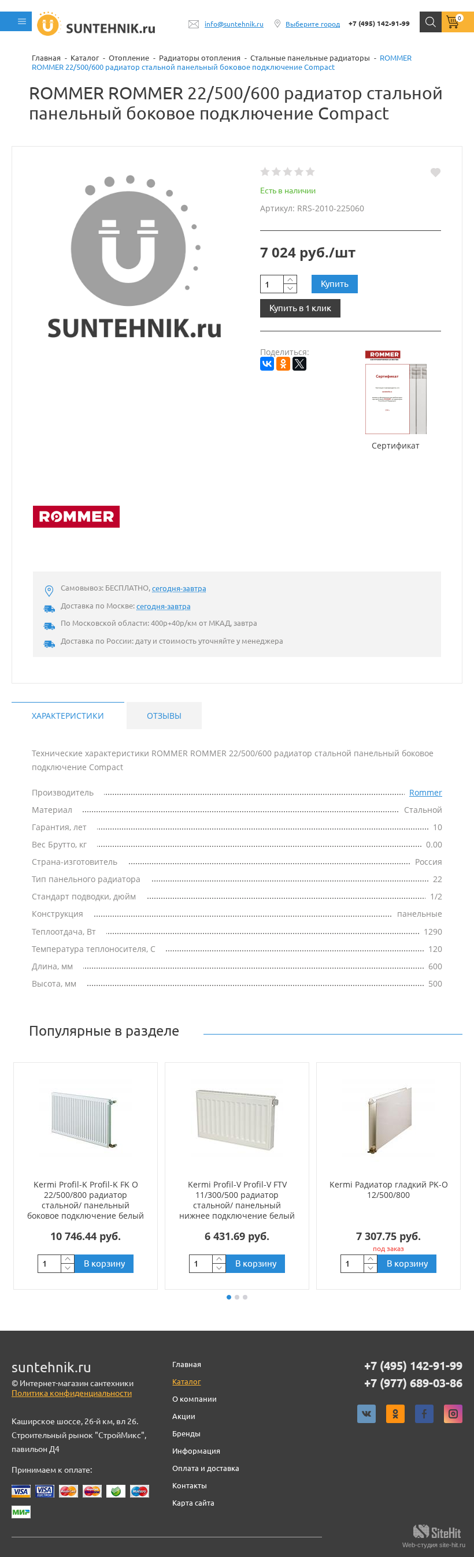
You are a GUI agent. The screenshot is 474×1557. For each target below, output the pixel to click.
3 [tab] (245, 1297)
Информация (196, 1450)
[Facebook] (424, 1414)
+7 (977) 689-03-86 (413, 1383)
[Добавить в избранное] (435, 172)
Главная (186, 1364)
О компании (194, 1398)
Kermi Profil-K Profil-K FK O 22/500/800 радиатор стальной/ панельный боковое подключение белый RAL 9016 (85, 1205)
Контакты (189, 1485)
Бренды (186, 1433)
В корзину (104, 1263)
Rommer (425, 792)
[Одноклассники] (283, 364)
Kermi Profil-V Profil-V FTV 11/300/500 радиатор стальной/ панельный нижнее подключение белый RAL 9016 (237, 1205)
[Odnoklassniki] (395, 1414)
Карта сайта (193, 1502)
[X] (299, 364)
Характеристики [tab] (68, 715)
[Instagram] (453, 1414)
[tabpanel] (85, 1176)
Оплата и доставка (205, 1468)
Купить (335, 284)
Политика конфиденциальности (72, 1393)
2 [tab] (237, 1297)
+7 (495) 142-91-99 (379, 23)
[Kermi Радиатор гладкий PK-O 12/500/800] (388, 1120)
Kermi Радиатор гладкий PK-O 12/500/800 (388, 1189)
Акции (183, 1416)
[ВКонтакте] (267, 364)
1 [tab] (229, 1297)
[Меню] (16, 21)
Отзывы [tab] (164, 715)
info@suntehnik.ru (234, 24)
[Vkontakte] (366, 1414)
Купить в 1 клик (300, 308)
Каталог (186, 1381)
